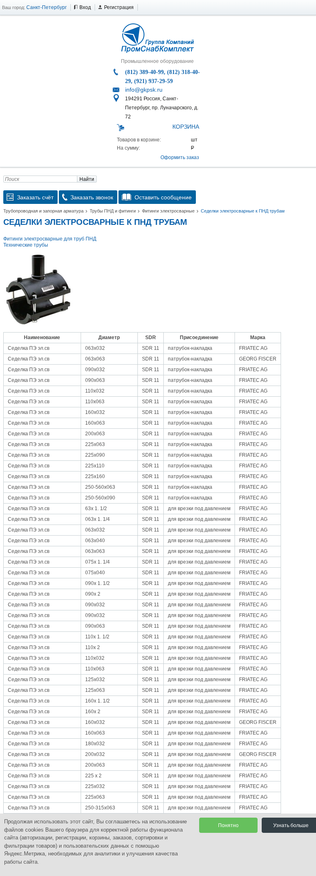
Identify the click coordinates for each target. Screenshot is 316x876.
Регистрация (119, 7)
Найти (86, 179)
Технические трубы (25, 245)
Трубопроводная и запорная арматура (43, 210)
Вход (85, 7)
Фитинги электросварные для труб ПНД (49, 239)
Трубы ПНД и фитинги (113, 210)
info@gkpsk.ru (144, 89)
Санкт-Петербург (46, 7)
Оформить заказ (179, 157)
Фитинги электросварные (168, 210)
